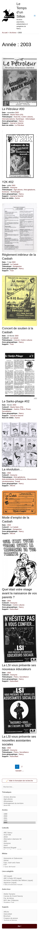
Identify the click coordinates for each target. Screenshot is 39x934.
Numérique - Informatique (25, 119)
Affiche (12, 486)
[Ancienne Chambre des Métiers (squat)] (19, 880)
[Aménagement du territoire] (19, 803)
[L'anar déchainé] (19, 867)
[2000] (19, 816)
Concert (17, 340)
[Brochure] (19, 916)
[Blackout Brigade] (19, 848)
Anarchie (17, 117)
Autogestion (17, 266)
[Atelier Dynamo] (19, 894)
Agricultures (18, 190)
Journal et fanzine (16, 123)
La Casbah (14, 264)
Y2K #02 (8, 182)
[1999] (19, 814)
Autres (17, 198)
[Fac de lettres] (19, 898)
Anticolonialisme (8, 479)
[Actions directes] (19, 797)
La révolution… (12, 469)
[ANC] (19, 841)
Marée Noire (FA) (16, 115)
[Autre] (19, 845)
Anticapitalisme (29, 190)
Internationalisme (8, 119)
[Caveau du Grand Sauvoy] (19, 896)
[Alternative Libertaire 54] (19, 839)
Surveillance (6, 411)
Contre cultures (27, 117)
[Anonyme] (19, 843)
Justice (16, 409)
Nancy (21, 121)
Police (22, 409)
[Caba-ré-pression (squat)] (19, 885)
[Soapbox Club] (19, 903)
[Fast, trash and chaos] (19, 863)
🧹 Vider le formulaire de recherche (19, 781)
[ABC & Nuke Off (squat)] (19, 878)
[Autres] (19, 860)
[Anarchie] (19, 806)
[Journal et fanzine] (19, 920)
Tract (12, 271)
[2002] (19, 820)
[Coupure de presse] (19, 918)
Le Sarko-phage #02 (16, 401)
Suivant (19, 771)
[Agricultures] (19, 799)
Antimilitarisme (20, 479)
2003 (17, 113)
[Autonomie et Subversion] (19, 858)
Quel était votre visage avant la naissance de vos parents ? (19, 593)
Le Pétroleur (19, 125)
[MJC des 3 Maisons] (19, 900)
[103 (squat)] (19, 876)
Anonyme (13, 188)
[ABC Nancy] (19, 833)
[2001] (19, 818)
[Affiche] (19, 912)
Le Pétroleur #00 (13, 109)
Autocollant (14, 609)
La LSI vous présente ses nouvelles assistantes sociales (19, 740)
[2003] (19, 822)
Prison (28, 409)
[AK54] (19, 837)
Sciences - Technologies (11, 192)
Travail (17, 481)
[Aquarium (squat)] (19, 883)
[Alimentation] (19, 801)
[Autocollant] (19, 914)
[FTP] (19, 865)
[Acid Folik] (19, 835)
